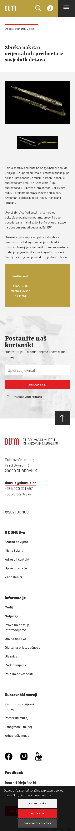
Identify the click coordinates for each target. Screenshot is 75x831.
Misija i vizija (14, 550)
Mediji (9, 607)
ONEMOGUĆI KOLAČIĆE (38, 823)
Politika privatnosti (19, 674)
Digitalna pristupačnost (22, 647)
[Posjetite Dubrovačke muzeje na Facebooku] (8, 756)
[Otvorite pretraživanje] (38, 10)
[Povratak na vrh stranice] (62, 418)
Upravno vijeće (16, 568)
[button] (66, 8)
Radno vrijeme (15, 665)
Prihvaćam (27, 396)
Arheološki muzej (17, 735)
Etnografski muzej (15, 28)
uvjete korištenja (33, 396)
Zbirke (30, 28)
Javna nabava (15, 638)
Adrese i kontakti (17, 559)
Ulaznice (11, 656)
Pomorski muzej (16, 718)
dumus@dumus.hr (20, 483)
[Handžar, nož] (37, 102)
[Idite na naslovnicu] (10, 9)
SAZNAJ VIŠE (37, 803)
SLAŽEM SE (38, 813)
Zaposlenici (13, 577)
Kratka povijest (16, 542)
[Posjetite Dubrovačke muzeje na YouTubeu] (38, 757)
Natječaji (11, 616)
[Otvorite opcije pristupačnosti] (50, 8)
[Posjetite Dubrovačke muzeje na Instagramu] (24, 757)
